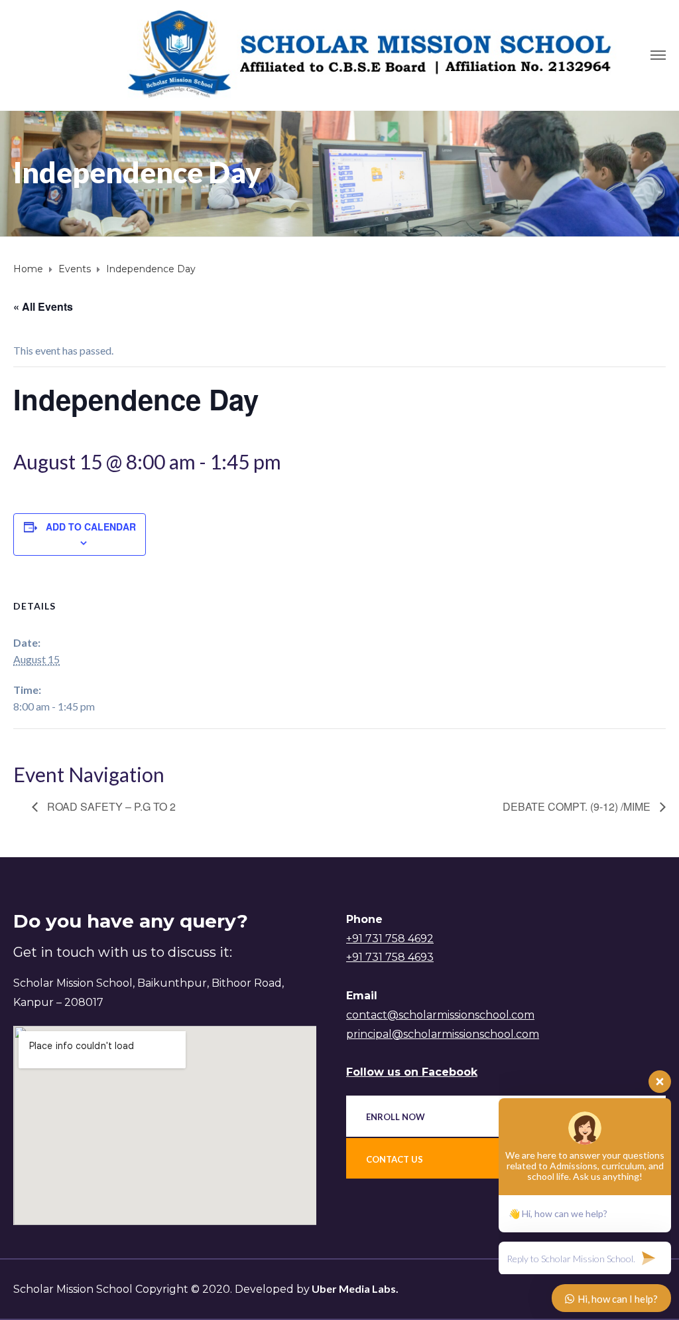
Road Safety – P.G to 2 (110, 806)
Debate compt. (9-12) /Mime (578, 806)
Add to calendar (91, 526)
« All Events (43, 306)
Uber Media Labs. (354, 1288)
